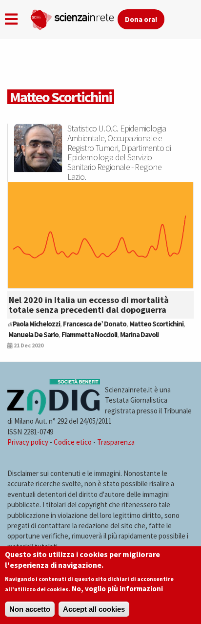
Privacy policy (27, 442)
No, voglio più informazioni (117, 588)
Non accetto (29, 609)
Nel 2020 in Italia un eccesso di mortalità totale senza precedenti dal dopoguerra (89, 304)
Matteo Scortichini (156, 323)
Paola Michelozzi (36, 323)
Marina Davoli (139, 334)
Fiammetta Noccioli (89, 334)
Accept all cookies (94, 609)
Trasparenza (116, 442)
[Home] (73, 17)
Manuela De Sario (33, 334)
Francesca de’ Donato (94, 323)
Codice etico (73, 442)
